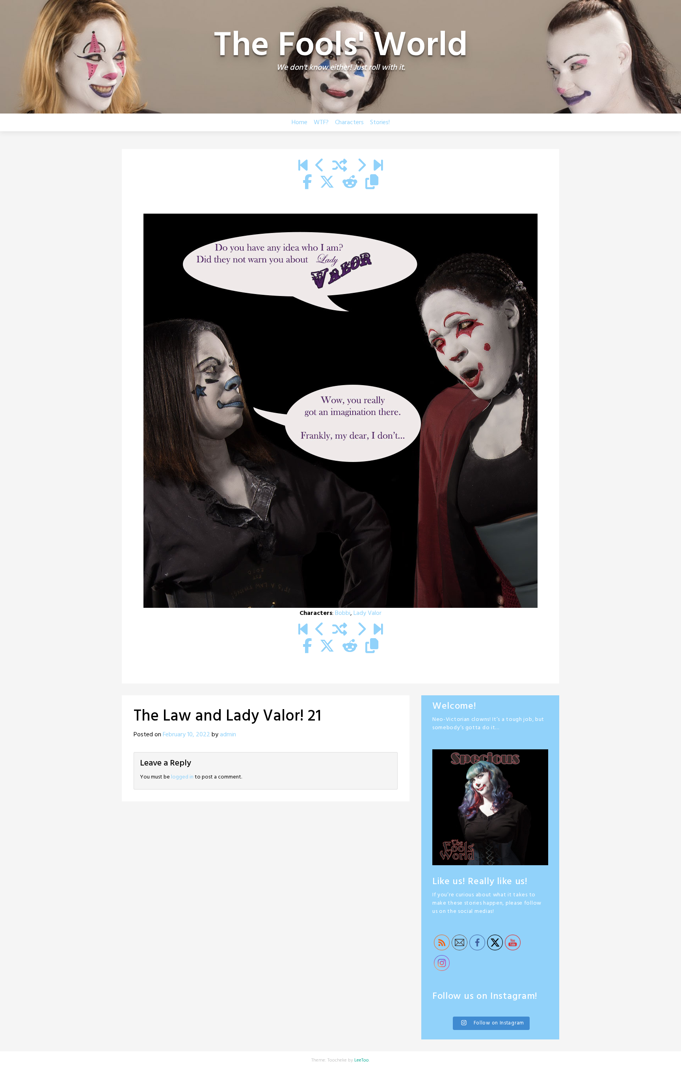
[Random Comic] (339, 166)
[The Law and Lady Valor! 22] (361, 166)
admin (228, 735)
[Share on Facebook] (307, 182)
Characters (349, 122)
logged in (182, 777)
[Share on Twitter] (327, 182)
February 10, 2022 (186, 735)
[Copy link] (371, 182)
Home (299, 122)
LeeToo (361, 1060)
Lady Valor (367, 613)
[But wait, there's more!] (378, 166)
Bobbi (342, 613)
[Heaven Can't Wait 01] (302, 166)
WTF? (321, 122)
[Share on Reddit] (349, 182)
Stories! (380, 122)
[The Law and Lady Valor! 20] (319, 166)
